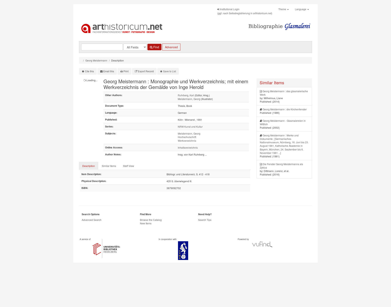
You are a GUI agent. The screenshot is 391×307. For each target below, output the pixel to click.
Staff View (128, 166)
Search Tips (204, 219)
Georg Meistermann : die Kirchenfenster (285, 109)
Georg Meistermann (96, 60)
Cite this (89, 71)
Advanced (171, 47)
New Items (146, 223)
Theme (282, 9)
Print (126, 71)
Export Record (146, 71)
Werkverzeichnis (187, 140)
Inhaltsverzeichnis (188, 147)
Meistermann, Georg (189, 99)
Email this (108, 71)
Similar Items (109, 166)
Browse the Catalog (151, 219)
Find (156, 47)
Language (301, 9)
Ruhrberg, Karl (186, 95)
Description (88, 166)
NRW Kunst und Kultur (190, 126)
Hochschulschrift (187, 137)
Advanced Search (91, 219)
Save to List (169, 71)
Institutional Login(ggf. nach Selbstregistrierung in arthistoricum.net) (244, 11)
